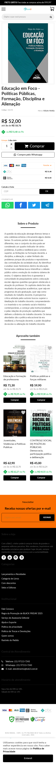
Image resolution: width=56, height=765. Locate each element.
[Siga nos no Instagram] (15, 557)
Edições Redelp (49, 111)
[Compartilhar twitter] (34, 205)
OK (46, 191)
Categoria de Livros (10, 579)
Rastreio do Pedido (10, 640)
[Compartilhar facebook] (21, 205)
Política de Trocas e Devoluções (15, 631)
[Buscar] (50, 17)
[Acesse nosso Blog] (21, 557)
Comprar (37, 146)
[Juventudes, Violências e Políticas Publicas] (14, 444)
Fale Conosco (7, 609)
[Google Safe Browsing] (37, 719)
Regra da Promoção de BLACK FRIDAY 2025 (22, 613)
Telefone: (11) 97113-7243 (17, 661)
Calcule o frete (7, 187)
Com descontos (8, 583)
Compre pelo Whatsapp (29, 155)
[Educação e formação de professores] (14, 374)
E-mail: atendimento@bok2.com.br (21, 669)
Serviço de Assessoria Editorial (15, 618)
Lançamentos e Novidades (13, 574)
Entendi (28, 758)
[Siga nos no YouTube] (9, 557)
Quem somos (7, 636)
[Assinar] (46, 517)
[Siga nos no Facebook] (3, 557)
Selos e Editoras (8, 588)
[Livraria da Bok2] (28, 9)
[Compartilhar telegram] (47, 205)
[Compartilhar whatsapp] (7, 205)
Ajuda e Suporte (8, 622)
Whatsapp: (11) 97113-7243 (18, 665)
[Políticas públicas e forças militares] (41, 374)
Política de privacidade (11, 627)
